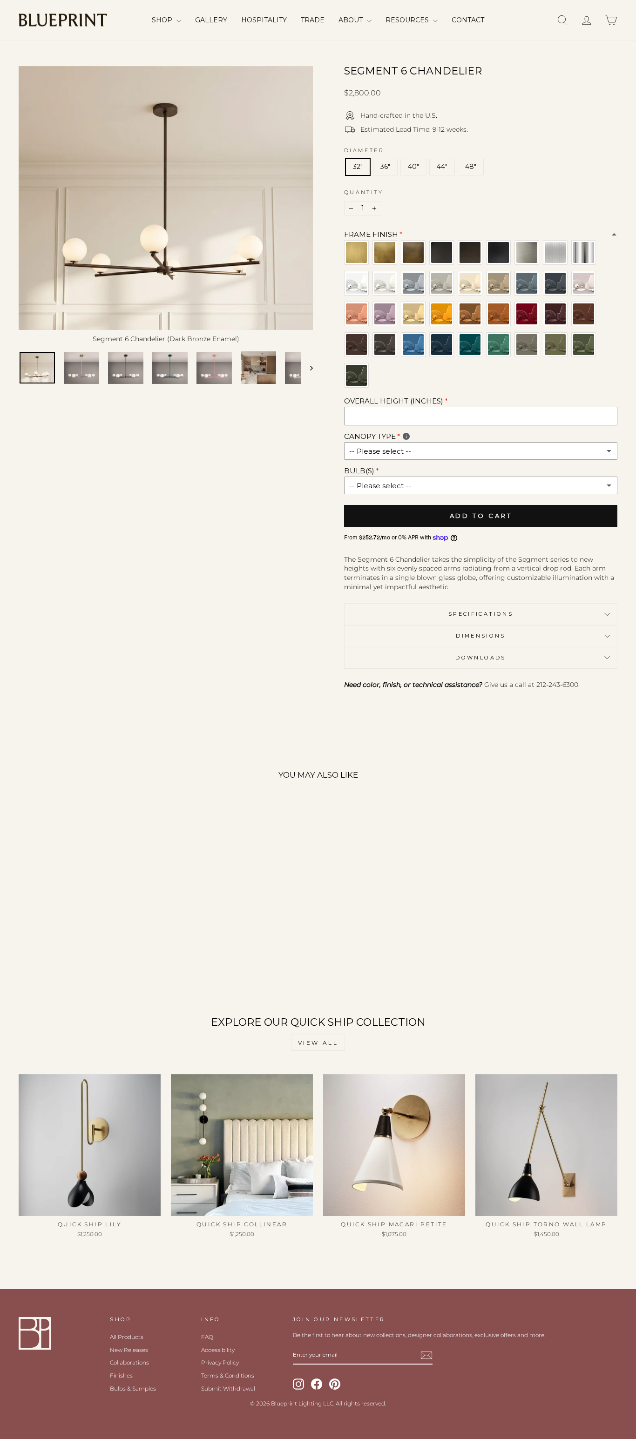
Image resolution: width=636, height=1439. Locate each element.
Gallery (211, 20)
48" (470, 166)
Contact (468, 20)
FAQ (207, 1336)
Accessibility (218, 1349)
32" (358, 166)
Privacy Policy (220, 1362)
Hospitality (264, 20)
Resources (408, 20)
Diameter (364, 150)
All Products (126, 1336)
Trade (313, 20)
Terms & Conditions (227, 1375)
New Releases (129, 1349)
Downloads (480, 657)
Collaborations (129, 1362)
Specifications (480, 614)
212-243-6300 (557, 684)
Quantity (363, 192)
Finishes (121, 1375)
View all (318, 1042)
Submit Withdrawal (228, 1388)
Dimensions (481, 635)
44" (442, 166)
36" (385, 166)
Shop (163, 20)
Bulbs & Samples (133, 1388)
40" (413, 166)
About (351, 20)
